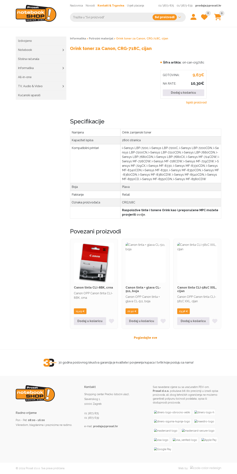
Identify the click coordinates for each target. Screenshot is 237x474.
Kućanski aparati (29, 95)
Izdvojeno (25, 41)
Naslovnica (76, 5)
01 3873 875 (91, 413)
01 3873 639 (91, 417)
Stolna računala (28, 59)
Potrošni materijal (101, 38)
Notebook (25, 50)
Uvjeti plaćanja (135, 5)
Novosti (90, 5)
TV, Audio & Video (30, 86)
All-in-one (25, 77)
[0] (217, 18)
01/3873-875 (166, 5)
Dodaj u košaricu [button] (89, 321)
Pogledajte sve (145, 337)
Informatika (26, 68)
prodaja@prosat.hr (208, 5)
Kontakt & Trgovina (111, 5)
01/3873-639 (185, 5)
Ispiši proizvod (196, 102)
